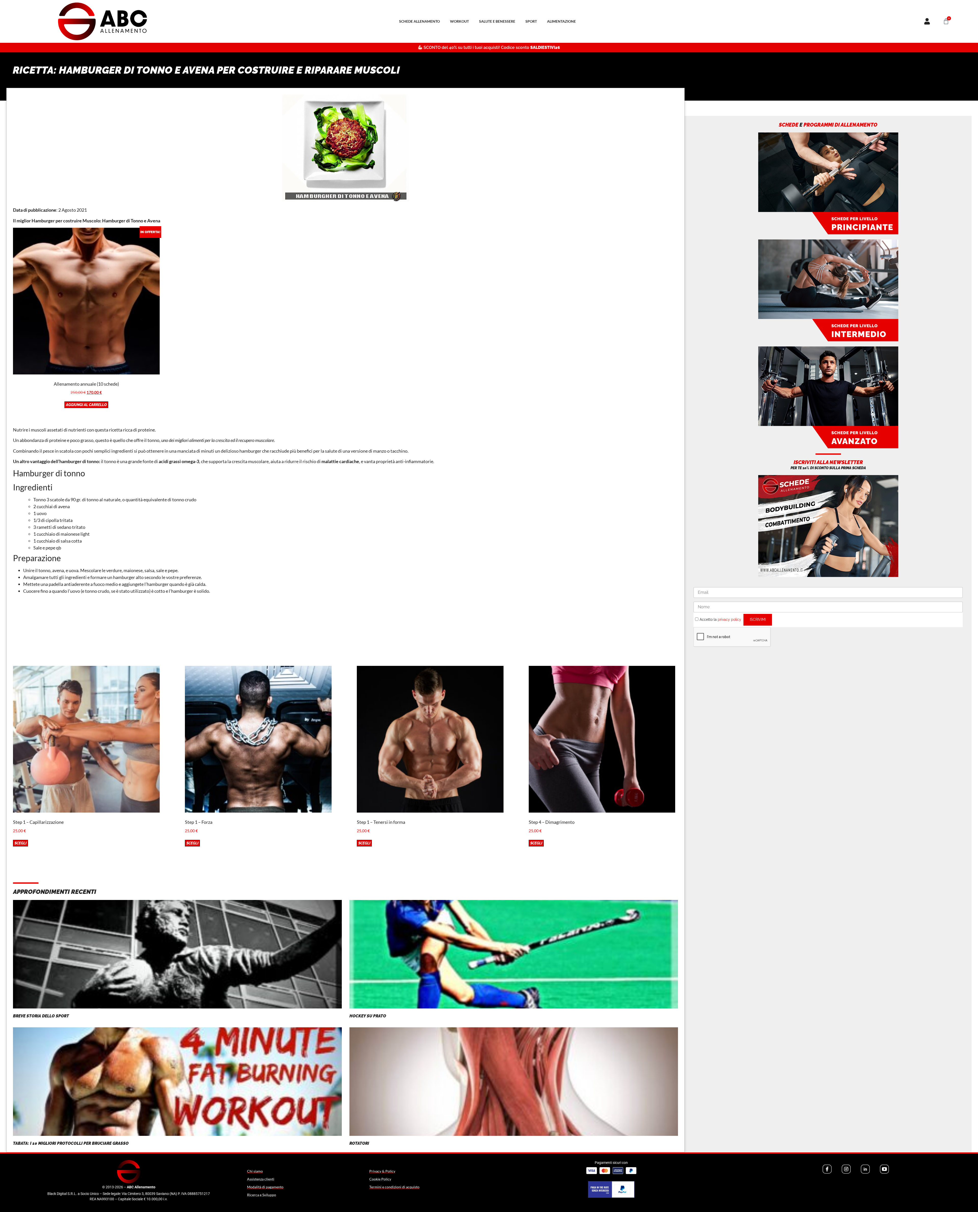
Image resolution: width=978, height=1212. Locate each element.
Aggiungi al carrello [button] (86, 405)
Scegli (20, 843)
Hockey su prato (367, 1016)
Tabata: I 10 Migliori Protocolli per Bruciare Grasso (71, 1143)
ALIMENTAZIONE (561, 21)
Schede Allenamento (419, 21)
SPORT (531, 21)
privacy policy (729, 619)
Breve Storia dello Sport (41, 1016)
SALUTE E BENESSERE (497, 21)
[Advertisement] (345, 630)
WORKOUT (459, 21)
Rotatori (359, 1143)
